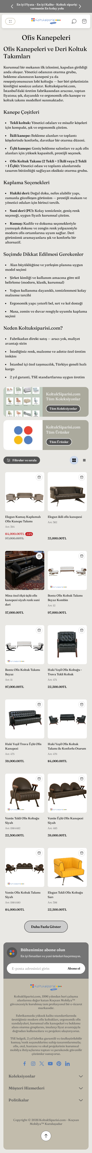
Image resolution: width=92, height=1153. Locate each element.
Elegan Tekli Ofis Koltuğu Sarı (65, 895)
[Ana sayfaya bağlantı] (46, 987)
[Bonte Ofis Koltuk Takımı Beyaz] (24, 644)
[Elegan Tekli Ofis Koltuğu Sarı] (67, 867)
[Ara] (74, 21)
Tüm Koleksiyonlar (63, 409)
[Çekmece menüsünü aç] (10, 21)
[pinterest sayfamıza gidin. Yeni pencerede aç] (58, 1063)
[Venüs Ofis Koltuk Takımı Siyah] (24, 867)
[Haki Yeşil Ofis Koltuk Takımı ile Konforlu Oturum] (67, 718)
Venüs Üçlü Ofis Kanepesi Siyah (65, 820)
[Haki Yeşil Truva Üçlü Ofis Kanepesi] (24, 718)
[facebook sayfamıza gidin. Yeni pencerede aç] (24, 1063)
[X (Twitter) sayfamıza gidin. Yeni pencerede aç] (41, 1063)
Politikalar (19, 1100)
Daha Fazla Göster (46, 926)
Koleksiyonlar (22, 1076)
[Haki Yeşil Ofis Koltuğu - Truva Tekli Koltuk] (67, 644)
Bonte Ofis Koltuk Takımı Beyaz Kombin (65, 598)
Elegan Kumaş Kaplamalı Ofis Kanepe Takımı (23, 519)
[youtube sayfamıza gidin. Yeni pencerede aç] (50, 1063)
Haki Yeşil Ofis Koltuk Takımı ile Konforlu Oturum (67, 746)
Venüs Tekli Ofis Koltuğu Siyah (22, 820)
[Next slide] (79, 6)
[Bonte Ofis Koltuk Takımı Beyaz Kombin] (67, 570)
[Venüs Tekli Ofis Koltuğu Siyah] (24, 793)
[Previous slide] (12, 6)
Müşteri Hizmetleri (27, 1088)
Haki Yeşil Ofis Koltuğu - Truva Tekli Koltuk (65, 672)
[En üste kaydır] (46, 1136)
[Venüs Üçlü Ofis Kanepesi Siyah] (67, 793)
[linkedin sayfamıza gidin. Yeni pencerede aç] (67, 1063)
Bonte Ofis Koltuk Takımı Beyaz (22, 672)
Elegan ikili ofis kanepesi (65, 517)
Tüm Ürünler (58, 442)
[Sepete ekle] (39, 477)
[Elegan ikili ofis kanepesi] (67, 491)
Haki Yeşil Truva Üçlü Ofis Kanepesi (23, 746)
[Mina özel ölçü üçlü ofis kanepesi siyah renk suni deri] (24, 570)
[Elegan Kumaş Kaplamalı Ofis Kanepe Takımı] (24, 491)
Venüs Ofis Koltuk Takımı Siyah (22, 895)
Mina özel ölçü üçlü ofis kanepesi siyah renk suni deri (22, 600)
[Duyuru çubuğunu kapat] (86, 6)
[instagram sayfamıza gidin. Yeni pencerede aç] (33, 1063)
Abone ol (74, 968)
